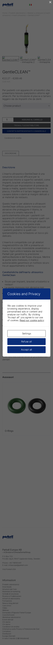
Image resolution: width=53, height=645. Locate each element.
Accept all (26, 349)
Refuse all (26, 341)
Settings (26, 333)
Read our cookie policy (32, 320)
